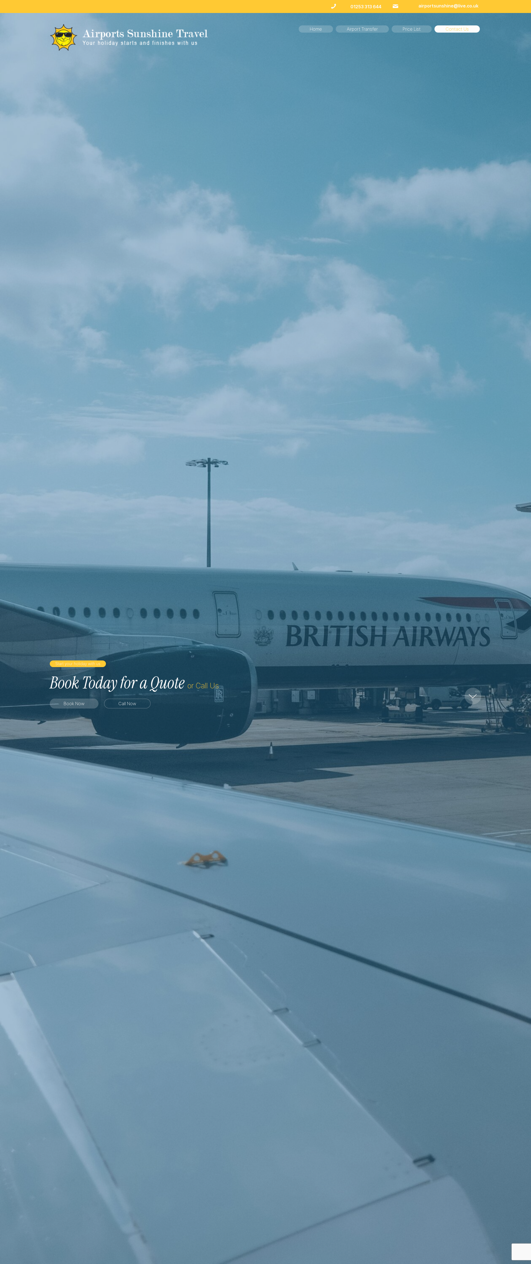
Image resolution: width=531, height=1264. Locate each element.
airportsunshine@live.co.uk (448, 6)
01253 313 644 (365, 6)
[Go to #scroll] (473, 697)
